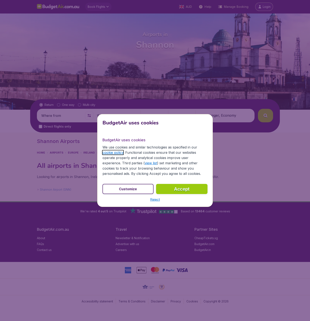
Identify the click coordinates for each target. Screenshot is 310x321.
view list (151, 163)
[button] (155, 199)
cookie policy (112, 152)
